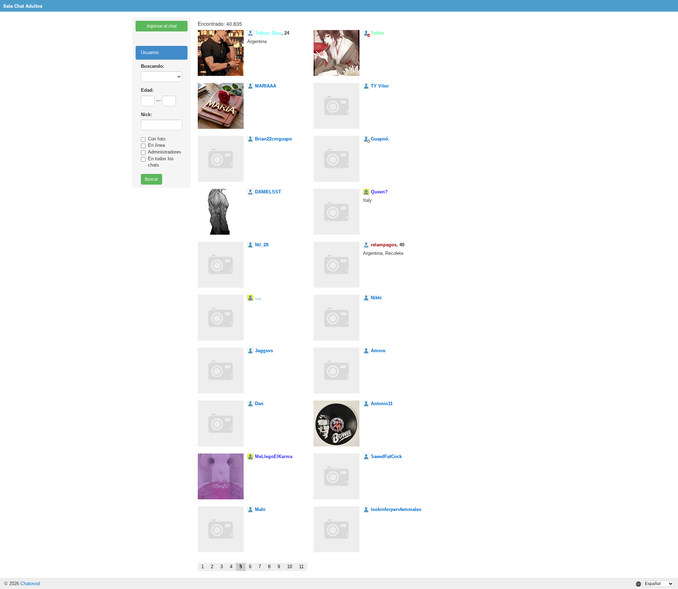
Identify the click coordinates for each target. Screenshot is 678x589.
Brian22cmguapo (273, 139)
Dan (259, 403)
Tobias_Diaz (268, 33)
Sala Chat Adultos (22, 5)
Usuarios (150, 52)
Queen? (379, 191)
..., (258, 297)
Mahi (260, 509)
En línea (156, 145)
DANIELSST (268, 191)
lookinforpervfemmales (396, 509)
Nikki (376, 297)
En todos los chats (161, 162)
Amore (378, 350)
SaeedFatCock (386, 456)
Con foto (156, 139)
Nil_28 (261, 244)
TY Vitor (380, 86)
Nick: (146, 114)
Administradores (164, 152)
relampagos (384, 244)
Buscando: (152, 66)
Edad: (147, 90)
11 (301, 566)
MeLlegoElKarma (273, 456)
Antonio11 (382, 403)
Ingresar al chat (162, 26)
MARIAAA (265, 86)
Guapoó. (380, 139)
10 (289, 566)
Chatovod (30, 583)
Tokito (377, 33)
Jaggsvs (264, 350)
